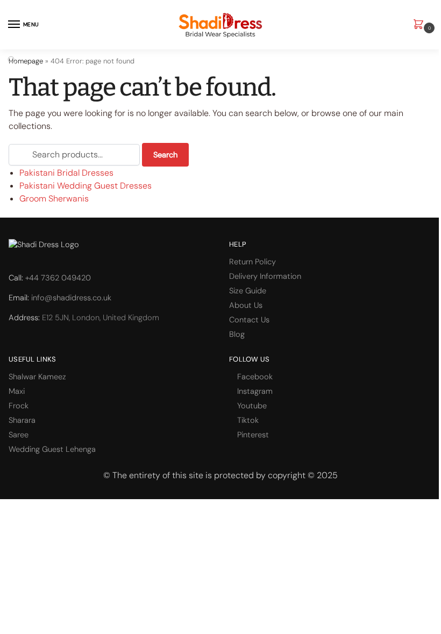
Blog (237, 334)
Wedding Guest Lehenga (52, 449)
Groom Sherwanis (54, 198)
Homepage (26, 61)
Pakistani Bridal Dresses (66, 172)
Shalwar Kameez (37, 376)
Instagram (255, 391)
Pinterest (253, 434)
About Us (245, 305)
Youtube (252, 405)
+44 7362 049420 (58, 277)
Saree (19, 434)
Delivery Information (265, 276)
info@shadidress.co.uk (71, 297)
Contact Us (249, 319)
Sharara (22, 420)
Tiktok (248, 420)
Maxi (17, 391)
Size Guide (247, 290)
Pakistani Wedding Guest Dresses (85, 185)
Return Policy (252, 261)
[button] (420, 25)
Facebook (255, 376)
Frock (19, 405)
